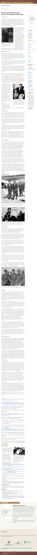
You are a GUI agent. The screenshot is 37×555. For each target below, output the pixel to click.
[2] (10, 56)
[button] (29, 12)
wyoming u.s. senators (30, 52)
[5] (1, 138)
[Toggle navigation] (35, 5)
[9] (4, 252)
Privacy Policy (4, 553)
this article (14, 522)
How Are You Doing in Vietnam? (30, 76)
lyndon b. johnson (30, 59)
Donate (2, 2)
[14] (19, 390)
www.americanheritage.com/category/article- (9, 483)
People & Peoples (30, 44)
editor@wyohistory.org (26, 535)
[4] (12, 115)
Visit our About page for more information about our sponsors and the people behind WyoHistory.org (16, 548)
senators (29, 54)
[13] (5, 381)
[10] (8, 299)
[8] (24, 167)
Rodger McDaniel (5, 16)
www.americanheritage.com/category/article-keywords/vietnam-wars (12, 414)
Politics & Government (29, 47)
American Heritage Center (19, 505)
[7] (18, 162)
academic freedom (30, 57)
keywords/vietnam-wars (18, 483)
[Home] (6, 5)
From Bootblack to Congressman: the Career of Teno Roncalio (30, 82)
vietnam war (29, 56)
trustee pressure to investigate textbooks (8, 355)
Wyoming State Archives (5, 493)
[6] (18, 145)
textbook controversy (29, 62)
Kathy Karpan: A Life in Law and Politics (31, 89)
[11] (1, 320)
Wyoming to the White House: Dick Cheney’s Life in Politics (30, 86)
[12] (5, 359)
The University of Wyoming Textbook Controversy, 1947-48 (30, 69)
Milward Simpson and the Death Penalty (30, 73)
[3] (4, 109)
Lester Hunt (29, 98)
